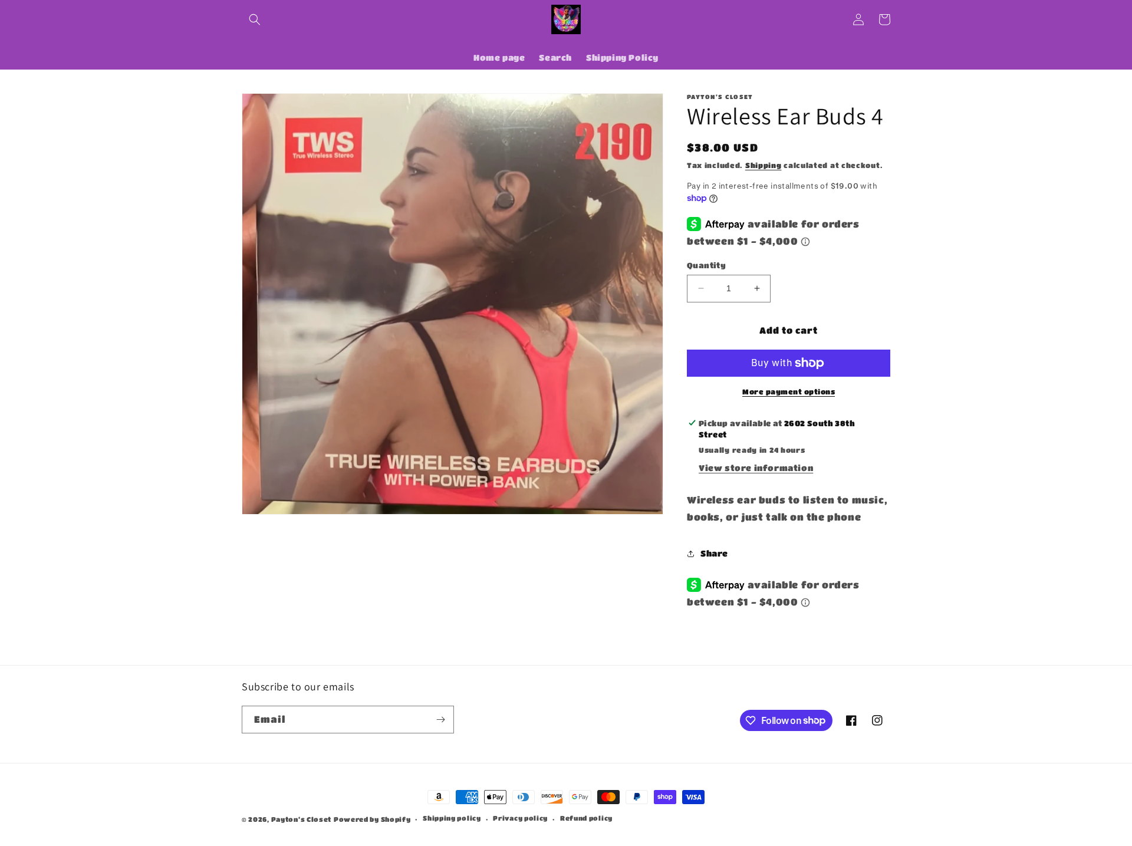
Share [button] (714, 553)
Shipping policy (452, 818)
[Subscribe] (440, 719)
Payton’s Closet (301, 819)
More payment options (788, 391)
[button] (255, 19)
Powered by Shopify (372, 819)
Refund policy (586, 818)
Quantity (706, 265)
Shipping (763, 165)
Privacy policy (520, 818)
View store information (756, 467)
